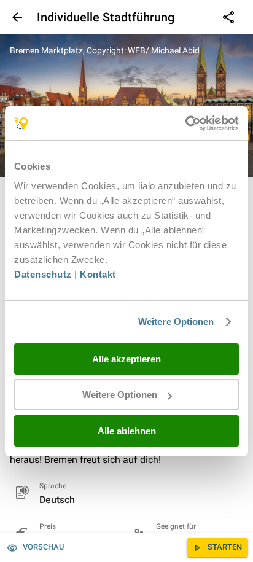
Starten (225, 547)
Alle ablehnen (127, 431)
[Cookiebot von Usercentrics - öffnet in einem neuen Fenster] (185, 123)
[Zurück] (16, 17)
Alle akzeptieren (126, 359)
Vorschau (43, 547)
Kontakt (98, 274)
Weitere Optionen (176, 321)
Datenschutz (43, 274)
